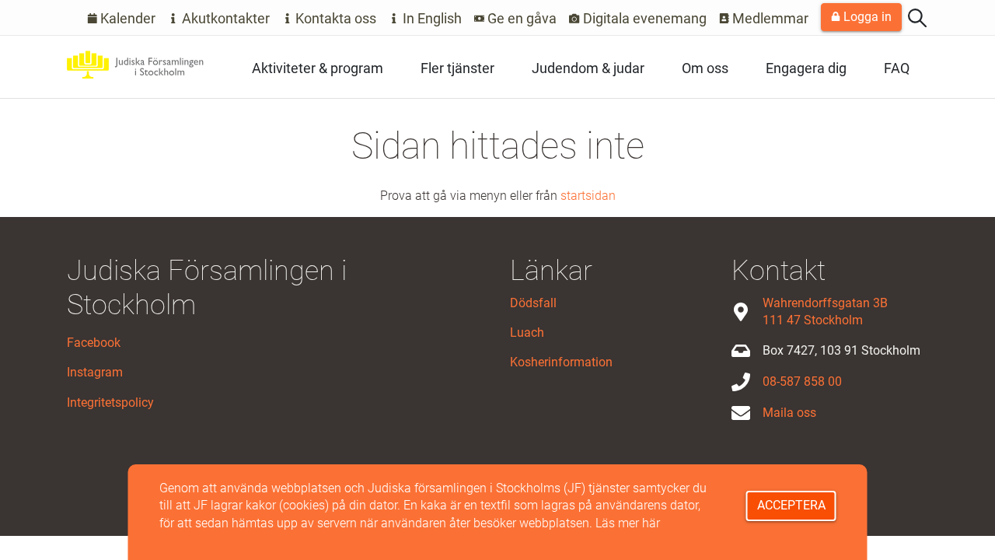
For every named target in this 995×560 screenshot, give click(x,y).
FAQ (896, 68)
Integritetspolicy (110, 402)
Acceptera (791, 505)
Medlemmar (768, 18)
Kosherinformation (561, 362)
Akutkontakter (224, 18)
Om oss (705, 68)
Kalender (126, 18)
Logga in (866, 16)
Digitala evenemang (643, 18)
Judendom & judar (588, 68)
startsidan (588, 195)
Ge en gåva (520, 18)
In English (431, 18)
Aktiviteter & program (317, 68)
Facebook (93, 342)
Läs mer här (627, 523)
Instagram (95, 372)
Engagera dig (806, 68)
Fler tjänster (457, 68)
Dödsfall (533, 303)
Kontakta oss (334, 18)
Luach (527, 332)
